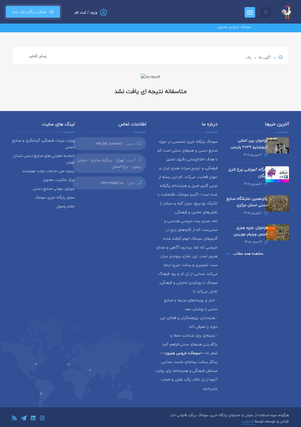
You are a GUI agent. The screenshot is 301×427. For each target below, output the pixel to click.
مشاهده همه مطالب (247, 254)
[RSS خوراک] (14, 419)
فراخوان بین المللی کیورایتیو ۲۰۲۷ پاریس (248, 143)
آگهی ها (265, 57)
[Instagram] (42, 419)
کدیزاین (248, 421)
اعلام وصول (65, 206)
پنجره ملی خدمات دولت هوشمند (48, 171)
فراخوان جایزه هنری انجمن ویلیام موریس (250, 230)
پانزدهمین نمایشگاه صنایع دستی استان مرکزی (247, 201)
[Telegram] (23, 419)
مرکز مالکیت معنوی (59, 179)
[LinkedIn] (33, 419)
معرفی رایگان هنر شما (29, 12)
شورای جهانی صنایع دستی (54, 188)
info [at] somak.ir (109, 143)
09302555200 (112, 183)
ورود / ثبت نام (86, 12)
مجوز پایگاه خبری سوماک (55, 197)
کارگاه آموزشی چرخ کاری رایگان (247, 172)
